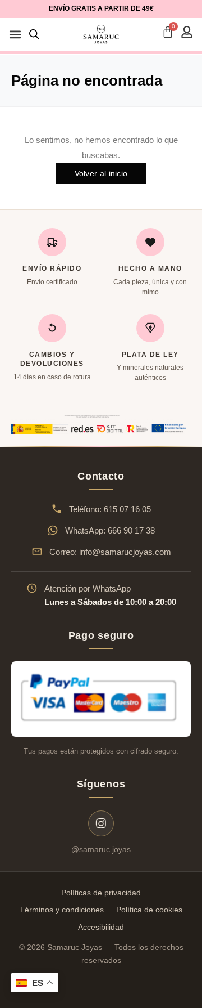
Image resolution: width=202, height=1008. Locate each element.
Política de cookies (149, 909)
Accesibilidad (101, 926)
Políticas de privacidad (101, 892)
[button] (15, 34)
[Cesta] (168, 32)
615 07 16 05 (127, 509)
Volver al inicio (101, 173)
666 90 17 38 (131, 530)
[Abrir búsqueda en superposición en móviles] (34, 34)
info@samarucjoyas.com (125, 552)
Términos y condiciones (62, 909)
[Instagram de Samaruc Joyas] (101, 823)
